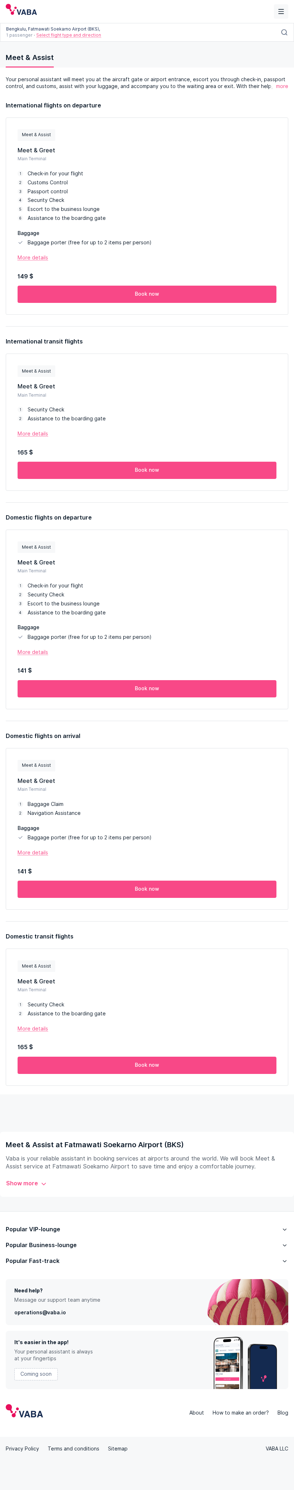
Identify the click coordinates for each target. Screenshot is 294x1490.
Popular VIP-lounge (33, 1229)
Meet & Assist (30, 57)
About (196, 1413)
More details (33, 257)
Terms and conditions (73, 1449)
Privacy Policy (22, 1449)
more (282, 86)
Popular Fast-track (33, 1261)
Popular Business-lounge (41, 1245)
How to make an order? (241, 1413)
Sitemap (118, 1449)
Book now (147, 294)
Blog (283, 1413)
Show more (22, 1183)
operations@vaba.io (40, 1312)
